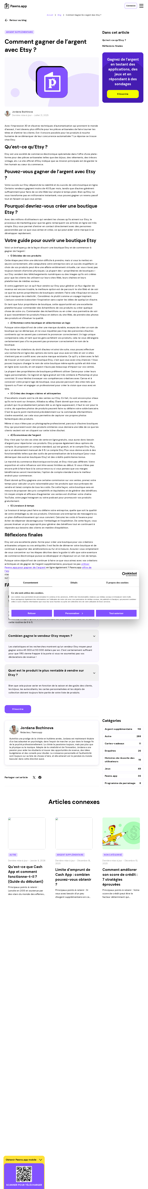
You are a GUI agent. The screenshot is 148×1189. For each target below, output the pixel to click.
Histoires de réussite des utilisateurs (120, 759)
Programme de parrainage (120, 783)
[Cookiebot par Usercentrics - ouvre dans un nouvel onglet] (124, 574)
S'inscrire (17, 709)
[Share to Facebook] (40, 777)
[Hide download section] (40, 1160)
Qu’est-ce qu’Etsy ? (114, 40)
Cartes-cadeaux (114, 743)
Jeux (107, 768)
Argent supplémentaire (19, 32)
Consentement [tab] (30, 582)
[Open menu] (141, 6)
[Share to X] (34, 777)
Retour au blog (18, 20)
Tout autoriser (116, 613)
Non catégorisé (113, 855)
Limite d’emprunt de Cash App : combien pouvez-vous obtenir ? (73, 877)
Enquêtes (110, 750)
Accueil (50, 15)
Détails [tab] (74, 582)
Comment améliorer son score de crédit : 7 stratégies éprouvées (119, 877)
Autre (108, 736)
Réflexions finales (112, 45)
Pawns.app (111, 775)
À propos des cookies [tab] (117, 582)
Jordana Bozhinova (22, 111)
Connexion (130, 6)
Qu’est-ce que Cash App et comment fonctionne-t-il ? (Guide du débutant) (25, 874)
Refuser (32, 613)
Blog (59, 15)
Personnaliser (72, 613)
